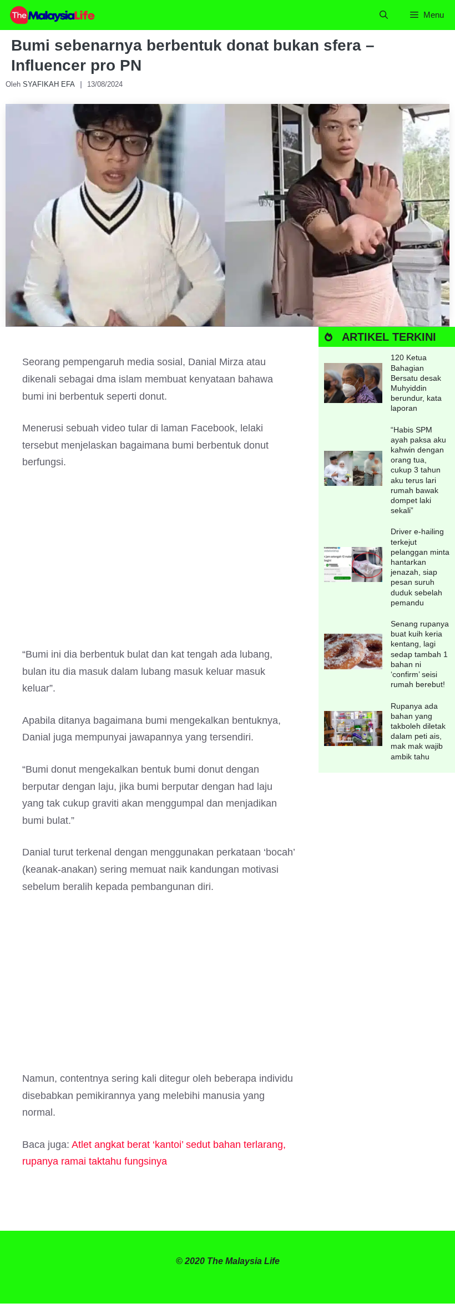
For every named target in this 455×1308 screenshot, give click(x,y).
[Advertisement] (159, 563)
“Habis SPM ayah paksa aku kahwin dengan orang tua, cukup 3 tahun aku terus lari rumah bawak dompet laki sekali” (418, 470)
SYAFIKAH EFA (49, 84)
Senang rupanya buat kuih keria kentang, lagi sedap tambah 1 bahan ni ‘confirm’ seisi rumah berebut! (420, 654)
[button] (383, 15)
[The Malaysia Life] (53, 15)
